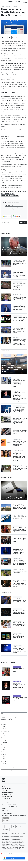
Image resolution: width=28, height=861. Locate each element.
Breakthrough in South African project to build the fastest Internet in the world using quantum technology (19, 342)
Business (4, 246)
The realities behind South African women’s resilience (19, 670)
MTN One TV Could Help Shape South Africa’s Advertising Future (20, 624)
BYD (4, 726)
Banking (15, 465)
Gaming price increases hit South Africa (19, 517)
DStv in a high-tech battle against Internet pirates (19, 263)
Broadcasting (16, 260)
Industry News (17, 282)
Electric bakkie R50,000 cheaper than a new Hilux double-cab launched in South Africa (20, 421)
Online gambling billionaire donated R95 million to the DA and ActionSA (19, 275)
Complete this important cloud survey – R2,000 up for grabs (19, 600)
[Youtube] (17, 826)
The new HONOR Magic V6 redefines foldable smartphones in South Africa (19, 530)
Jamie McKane (6, 18)
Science (15, 337)
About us (5, 802)
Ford (4, 733)
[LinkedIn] (9, 37)
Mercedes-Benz (7, 745)
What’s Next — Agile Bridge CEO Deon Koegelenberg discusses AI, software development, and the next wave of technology (19, 397)
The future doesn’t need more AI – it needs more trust (20, 699)
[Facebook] (3, 826)
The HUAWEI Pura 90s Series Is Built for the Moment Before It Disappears (19, 443)
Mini (4, 749)
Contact (5, 808)
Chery (4, 728)
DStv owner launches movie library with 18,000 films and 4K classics (19, 330)
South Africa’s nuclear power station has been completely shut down (19, 507)
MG (4, 747)
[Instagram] (20, 826)
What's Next (6, 794)
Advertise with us (9, 804)
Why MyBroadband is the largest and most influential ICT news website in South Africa (19, 410)
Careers (5, 810)
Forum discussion (20, 227)
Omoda (5, 752)
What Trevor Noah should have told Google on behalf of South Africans (18, 551)
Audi (4, 722)
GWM (4, 738)
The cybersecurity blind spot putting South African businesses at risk (19, 613)
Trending (15, 428)
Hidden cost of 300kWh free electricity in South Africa (19, 540)
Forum (4, 790)
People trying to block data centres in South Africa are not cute (19, 298)
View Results (14, 771)
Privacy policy (7, 813)
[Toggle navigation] (2, 2)
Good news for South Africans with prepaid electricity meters (19, 308)
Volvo (4, 761)
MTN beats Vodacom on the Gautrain (20, 571)
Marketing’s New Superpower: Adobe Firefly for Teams (18, 636)
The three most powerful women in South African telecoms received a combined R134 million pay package (19, 457)
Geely (4, 735)
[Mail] (16, 37)
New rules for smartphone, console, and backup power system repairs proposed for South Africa (19, 383)
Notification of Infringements (14, 815)
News (4, 786)
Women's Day (16, 666)
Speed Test (6, 799)
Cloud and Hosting (18, 294)
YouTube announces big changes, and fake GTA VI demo (20, 432)
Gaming (4, 363)
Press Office (7, 788)
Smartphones (6, 496)
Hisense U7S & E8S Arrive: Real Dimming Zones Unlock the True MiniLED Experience (19, 562)
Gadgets (15, 377)
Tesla (4, 756)
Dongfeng (6, 731)
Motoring (15, 416)
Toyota (5, 754)
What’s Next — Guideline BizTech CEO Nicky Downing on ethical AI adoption (19, 685)
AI (13, 391)
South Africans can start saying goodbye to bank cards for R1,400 (20, 468)
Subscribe (23, 222)
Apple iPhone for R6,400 (12, 498)
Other (4, 763)
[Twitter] (6, 37)
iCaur (4, 740)
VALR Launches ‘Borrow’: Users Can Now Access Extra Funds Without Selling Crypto (19, 649)
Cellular (15, 569)
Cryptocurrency (6, 6)
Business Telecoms (18, 450)
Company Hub (7, 797)
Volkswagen (6, 759)
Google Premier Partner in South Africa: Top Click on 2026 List (20, 319)
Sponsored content (10, 806)
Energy (15, 305)
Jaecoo (5, 742)
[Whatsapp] (10, 826)
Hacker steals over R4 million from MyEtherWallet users (13, 194)
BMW (4, 724)
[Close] (26, 854)
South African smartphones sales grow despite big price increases (19, 584)
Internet (15, 271)
